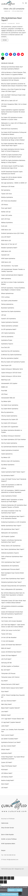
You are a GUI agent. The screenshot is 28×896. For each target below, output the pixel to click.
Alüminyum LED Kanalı (7, 186)
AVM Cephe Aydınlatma (8, 258)
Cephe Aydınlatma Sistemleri (9, 322)
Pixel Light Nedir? (6, 208)
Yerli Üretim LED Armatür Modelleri (11, 621)
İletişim (3, 850)
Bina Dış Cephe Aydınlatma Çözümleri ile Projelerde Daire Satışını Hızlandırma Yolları (14, 84)
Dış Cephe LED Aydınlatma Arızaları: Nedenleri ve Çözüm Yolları (12, 118)
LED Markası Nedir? (7, 777)
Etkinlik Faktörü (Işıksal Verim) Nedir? (12, 688)
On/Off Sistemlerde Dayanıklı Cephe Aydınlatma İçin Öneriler (11, 172)
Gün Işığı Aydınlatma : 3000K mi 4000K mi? (14, 183)
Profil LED (4, 226)
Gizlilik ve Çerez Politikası (9, 839)
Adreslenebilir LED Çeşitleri (9, 383)
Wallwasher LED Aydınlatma (9, 533)
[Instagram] (12, 873)
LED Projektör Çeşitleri (8, 536)
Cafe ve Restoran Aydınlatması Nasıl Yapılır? (12, 557)
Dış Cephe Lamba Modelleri (9, 300)
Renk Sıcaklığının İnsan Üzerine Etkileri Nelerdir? (12, 574)
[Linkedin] (17, 873)
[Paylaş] (8, 878)
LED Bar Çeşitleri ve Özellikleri (10, 666)
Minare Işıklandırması (7, 293)
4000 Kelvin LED (6, 251)
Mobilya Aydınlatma (7, 197)
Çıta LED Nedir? (6, 237)
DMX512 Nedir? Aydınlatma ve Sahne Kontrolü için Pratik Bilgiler (12, 500)
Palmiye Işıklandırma (7, 304)
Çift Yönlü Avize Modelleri (8, 201)
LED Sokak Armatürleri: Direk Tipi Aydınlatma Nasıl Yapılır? (11, 512)
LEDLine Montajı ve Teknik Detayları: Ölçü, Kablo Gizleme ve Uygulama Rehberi (13, 73)
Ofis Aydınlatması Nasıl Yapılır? (11, 19)
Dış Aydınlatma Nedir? (7, 475)
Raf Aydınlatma (5, 190)
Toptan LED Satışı (6, 634)
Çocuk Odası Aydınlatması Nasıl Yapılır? (13, 578)
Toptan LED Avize (6, 193)
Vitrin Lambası (5, 297)
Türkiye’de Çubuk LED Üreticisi (10, 677)
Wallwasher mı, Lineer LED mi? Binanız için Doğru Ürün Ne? (13, 124)
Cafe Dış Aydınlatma (7, 336)
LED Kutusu (4, 204)
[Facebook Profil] (5, 873)
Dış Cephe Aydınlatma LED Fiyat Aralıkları (13, 439)
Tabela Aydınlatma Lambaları (9, 326)
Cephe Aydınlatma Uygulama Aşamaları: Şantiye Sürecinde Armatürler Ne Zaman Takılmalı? (13, 112)
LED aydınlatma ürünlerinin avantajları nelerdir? (12, 607)
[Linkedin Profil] (14, 873)
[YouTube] (21, 873)
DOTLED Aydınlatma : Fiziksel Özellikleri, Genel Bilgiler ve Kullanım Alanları (13, 289)
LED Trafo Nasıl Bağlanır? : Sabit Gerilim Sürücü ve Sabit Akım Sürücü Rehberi (13, 625)
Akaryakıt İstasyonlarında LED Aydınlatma (13, 585)
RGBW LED (4, 387)
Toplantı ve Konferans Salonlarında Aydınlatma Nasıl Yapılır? (11, 541)
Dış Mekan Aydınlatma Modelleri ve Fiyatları (11, 431)
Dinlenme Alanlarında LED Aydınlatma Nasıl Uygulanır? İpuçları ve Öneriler (14, 506)
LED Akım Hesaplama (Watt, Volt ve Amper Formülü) (14, 105)
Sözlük (18, 23)
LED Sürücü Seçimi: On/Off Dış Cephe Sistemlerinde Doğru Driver (12, 167)
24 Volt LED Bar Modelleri (8, 637)
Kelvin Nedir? (5, 784)
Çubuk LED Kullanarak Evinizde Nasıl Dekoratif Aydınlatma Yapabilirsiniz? (12, 613)
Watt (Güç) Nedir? (6, 704)
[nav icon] (26, 3)
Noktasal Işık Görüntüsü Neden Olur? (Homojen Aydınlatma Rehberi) (12, 68)
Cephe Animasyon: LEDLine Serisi (11, 376)
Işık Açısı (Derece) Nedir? (8, 700)
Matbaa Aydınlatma (7, 222)
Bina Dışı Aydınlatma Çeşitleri (9, 358)
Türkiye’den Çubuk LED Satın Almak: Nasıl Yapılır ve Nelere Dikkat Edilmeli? (13, 601)
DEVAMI (5, 40)
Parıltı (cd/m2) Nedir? (7, 735)
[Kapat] (20, 893)
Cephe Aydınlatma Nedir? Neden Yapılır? (13, 472)
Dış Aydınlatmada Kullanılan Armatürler (12, 446)
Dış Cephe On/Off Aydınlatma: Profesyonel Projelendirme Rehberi (13, 133)
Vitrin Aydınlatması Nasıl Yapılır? (10, 562)
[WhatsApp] (2, 873)
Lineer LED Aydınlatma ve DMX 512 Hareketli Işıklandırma (11, 486)
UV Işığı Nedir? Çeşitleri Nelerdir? (11, 722)
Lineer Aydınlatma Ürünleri (9, 496)
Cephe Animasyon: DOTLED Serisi (11, 372)
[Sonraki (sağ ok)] (5, 882)
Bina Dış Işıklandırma (7, 412)
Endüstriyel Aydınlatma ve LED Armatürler (13, 522)
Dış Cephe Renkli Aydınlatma (9, 408)
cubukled (3, 23)
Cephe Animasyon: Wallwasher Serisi (12, 369)
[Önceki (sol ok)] (1, 882)
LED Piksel (4, 394)
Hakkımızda (4, 823)
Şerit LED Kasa (5, 219)
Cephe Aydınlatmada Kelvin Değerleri (12, 275)
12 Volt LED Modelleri (7, 641)
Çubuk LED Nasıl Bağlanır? (9, 655)
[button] (14, 885)
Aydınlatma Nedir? (6, 753)
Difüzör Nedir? (5, 749)
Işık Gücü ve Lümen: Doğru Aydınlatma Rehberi (12, 283)
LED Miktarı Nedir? (6, 773)
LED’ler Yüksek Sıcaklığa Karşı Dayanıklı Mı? (13, 696)
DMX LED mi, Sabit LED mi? (9, 100)
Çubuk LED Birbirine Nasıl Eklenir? (11, 652)
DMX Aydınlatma (6, 278)
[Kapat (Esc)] (12, 878)
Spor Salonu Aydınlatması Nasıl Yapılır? (12, 549)
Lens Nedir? (4, 711)
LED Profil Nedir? (6, 659)
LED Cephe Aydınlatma (8, 333)
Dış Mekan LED (5, 457)
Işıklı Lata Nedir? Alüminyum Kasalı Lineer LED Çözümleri (13, 96)
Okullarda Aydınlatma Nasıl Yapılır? (11, 582)
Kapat (19, 890)
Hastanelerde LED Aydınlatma (10, 565)
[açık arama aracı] (23, 3)
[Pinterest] (9, 873)
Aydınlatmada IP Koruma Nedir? (10, 569)
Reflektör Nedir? (6, 715)
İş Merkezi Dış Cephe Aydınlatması (11, 354)
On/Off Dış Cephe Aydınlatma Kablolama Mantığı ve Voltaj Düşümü (13, 161)
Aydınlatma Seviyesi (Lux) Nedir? (11, 742)
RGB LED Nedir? (6, 648)
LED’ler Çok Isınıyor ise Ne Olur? (10, 630)
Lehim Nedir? (5, 726)
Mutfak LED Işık (5, 211)
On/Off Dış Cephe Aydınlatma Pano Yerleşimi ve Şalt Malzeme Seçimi (11, 156)
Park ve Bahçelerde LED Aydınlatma (11, 589)
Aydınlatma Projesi (6, 340)
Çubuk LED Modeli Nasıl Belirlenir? (11, 644)
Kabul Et (11, 890)
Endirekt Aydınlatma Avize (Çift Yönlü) (12, 233)
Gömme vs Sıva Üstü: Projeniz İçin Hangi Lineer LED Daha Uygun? (13, 90)
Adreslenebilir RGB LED (8, 398)
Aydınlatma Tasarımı (7, 344)
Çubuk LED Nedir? (6, 762)
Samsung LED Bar (6, 662)
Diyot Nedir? (5, 691)
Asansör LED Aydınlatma (8, 318)
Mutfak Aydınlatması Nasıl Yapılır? (11, 525)
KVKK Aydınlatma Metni (8, 843)
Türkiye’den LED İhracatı (8, 673)
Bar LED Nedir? (5, 670)
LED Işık (3, 315)
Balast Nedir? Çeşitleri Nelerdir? (10, 708)
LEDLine (3, 468)
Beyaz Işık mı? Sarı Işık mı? (9, 244)
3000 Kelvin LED (6, 262)
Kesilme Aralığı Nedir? (7, 780)
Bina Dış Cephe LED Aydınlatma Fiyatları (13, 362)
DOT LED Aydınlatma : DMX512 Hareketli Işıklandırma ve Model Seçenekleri (13, 491)
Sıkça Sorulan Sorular (7, 827)
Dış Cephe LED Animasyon (9, 423)
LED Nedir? (4, 787)
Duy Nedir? (4, 680)
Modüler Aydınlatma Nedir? (9, 247)
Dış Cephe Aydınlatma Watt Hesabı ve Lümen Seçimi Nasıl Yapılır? (12, 144)
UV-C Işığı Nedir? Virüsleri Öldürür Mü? (12, 718)
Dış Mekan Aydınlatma (7, 464)
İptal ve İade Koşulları (7, 834)
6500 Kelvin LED (6, 240)
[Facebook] (7, 873)
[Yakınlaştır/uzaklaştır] (1, 878)
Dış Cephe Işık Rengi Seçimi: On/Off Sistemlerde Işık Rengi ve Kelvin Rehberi (13, 139)
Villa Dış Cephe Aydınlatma (9, 416)
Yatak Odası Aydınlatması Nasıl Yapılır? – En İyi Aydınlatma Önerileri (13, 517)
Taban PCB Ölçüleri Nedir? (9, 766)
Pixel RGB (4, 390)
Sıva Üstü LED (5, 347)
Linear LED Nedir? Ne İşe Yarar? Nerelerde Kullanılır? (13, 480)
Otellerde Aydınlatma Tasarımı (10, 553)
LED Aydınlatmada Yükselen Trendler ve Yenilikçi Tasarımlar (13, 270)
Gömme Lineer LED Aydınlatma (10, 461)
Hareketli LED (5, 255)
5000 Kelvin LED (6, 229)
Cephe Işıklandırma (6, 454)
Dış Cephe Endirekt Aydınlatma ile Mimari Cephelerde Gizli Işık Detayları (13, 79)
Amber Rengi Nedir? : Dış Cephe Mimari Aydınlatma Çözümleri (12, 758)
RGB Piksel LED (5, 380)
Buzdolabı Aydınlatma (7, 308)
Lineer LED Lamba (6, 215)
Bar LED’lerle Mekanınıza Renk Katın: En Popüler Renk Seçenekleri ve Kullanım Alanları (12, 595)
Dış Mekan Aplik (6, 401)
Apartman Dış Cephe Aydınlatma (10, 311)
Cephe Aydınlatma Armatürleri (10, 450)
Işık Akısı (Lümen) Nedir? (8, 746)
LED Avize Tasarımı (7, 617)
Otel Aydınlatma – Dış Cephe (9, 266)
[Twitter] (19, 873)
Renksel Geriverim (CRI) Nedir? (10, 684)
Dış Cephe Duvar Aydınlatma (9, 405)
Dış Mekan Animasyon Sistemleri (10, 436)
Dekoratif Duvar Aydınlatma (9, 128)
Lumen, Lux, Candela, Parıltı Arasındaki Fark (12, 730)
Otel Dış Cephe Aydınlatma (9, 443)
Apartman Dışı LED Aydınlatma (10, 351)
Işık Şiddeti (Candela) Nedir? (9, 738)
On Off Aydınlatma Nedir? (8, 329)
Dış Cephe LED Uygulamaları (9, 426)
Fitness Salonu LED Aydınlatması (10, 545)
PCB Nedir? (4, 769)
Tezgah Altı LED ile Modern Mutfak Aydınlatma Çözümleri (11, 178)
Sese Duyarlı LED (6, 365)
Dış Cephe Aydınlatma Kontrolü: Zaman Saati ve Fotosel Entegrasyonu (12, 150)
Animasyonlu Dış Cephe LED (9, 419)
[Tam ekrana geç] (5, 878)
